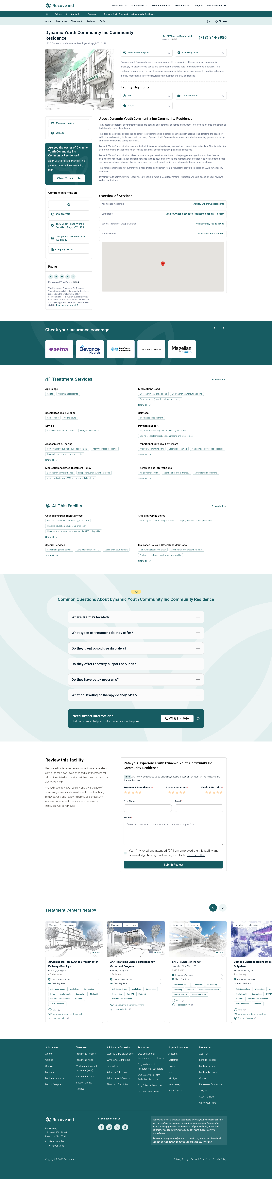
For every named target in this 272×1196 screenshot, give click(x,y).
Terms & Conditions (200, 1159)
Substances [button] (137, 5)
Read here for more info (67, 305)
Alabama (173, 1053)
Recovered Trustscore (210, 1084)
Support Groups (84, 1082)
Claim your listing (207, 1102)
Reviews (91, 21)
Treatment (76, 21)
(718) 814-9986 (179, 718)
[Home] (46, 14)
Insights (203, 1090)
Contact (203, 1078)
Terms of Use (196, 855)
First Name (129, 801)
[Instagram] (109, 1127)
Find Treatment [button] (214, 5)
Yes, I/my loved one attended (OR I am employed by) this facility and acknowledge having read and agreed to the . (174, 853)
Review (127, 817)
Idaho (171, 1072)
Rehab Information (85, 1076)
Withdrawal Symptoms (118, 1060)
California (173, 1060)
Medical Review (207, 1066)
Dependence (113, 1066)
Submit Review (173, 864)
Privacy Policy (181, 1159)
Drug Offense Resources (150, 1085)
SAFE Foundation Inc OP (186, 961)
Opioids (49, 1060)
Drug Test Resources (148, 1091)
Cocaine (49, 1066)
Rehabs (58, 14)
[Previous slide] (214, 327)
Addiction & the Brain (117, 1072)
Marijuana (50, 1072)
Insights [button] (198, 5)
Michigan (172, 1078)
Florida (171, 1066)
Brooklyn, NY (127, 66)
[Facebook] (101, 1127)
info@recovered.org (55, 1141)
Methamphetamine (54, 1078)
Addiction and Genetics (118, 1078)
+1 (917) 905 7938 (54, 1145)
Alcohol (49, 1053)
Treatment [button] (180, 5)
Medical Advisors (208, 1072)
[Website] (68, 204)
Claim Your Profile (69, 178)
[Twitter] (117, 1127)
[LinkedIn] (125, 1127)
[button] (173, 39)
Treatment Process (86, 1053)
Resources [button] (117, 5)
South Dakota (175, 1090)
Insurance (61, 21)
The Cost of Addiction (118, 1084)
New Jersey (174, 1084)
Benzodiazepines (54, 1084)
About (48, 21)
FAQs (102, 21)
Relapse (80, 1088)
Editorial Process (208, 1060)
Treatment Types (84, 1060)
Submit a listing (207, 1096)
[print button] (208, 21)
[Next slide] (223, 327)
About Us (204, 1053)
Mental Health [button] (159, 5)
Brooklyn (92, 14)
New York (75, 14)
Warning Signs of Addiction (120, 1053)
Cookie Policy (220, 1159)
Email (178, 801)
